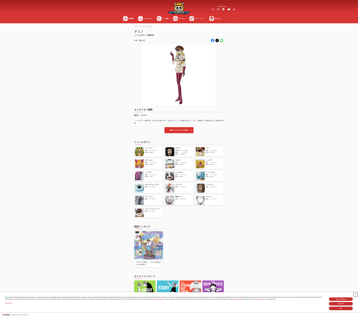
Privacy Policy (261, 299)
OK (341, 308)
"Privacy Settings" (159, 299)
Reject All (341, 303)
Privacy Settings (341, 299)
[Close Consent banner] (355, 295)
